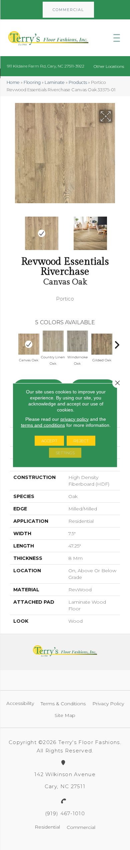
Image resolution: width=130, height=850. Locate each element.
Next (116, 230)
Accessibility (20, 703)
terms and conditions (43, 425)
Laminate (55, 82)
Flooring (32, 82)
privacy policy (74, 418)
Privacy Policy (108, 704)
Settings (65, 452)
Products (78, 82)
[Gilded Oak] (102, 344)
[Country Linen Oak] (53, 341)
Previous (13, 230)
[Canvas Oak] (29, 344)
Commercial (81, 827)
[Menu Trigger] (116, 37)
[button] (68, 10)
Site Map (65, 715)
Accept (49, 440)
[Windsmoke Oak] (77, 341)
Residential (47, 827)
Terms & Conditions (63, 704)
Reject (81, 440)
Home (13, 82)
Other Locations (109, 66)
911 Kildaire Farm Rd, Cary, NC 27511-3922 (45, 66)
